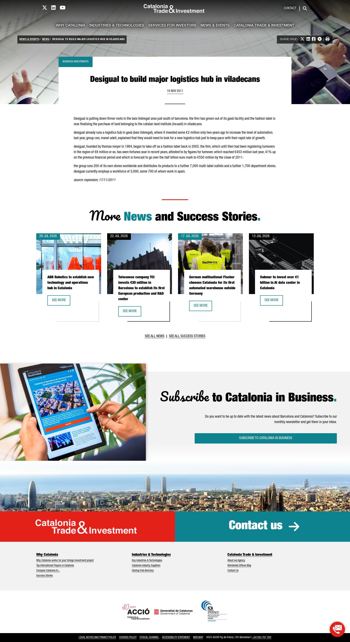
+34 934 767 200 (261, 637)
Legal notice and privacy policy (97, 637)
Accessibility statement (176, 637)
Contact (290, 8)
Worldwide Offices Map (239, 565)
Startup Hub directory (143, 570)
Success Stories (44, 575)
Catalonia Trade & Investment (264, 26)
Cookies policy (128, 637)
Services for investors (172, 26)
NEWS (45, 39)
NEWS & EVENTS (29, 39)
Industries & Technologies (116, 26)
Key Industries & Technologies (147, 560)
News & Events (215, 26)
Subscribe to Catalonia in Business (265, 438)
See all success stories (187, 336)
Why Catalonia (70, 26)
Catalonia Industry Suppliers (146, 565)
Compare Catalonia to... (48, 570)
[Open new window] (337, 629)
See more (61, 302)
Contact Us (233, 570)
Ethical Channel (149, 637)
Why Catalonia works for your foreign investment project (65, 560)
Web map (198, 637)
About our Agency (236, 560)
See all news (154, 336)
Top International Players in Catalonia (55, 565)
